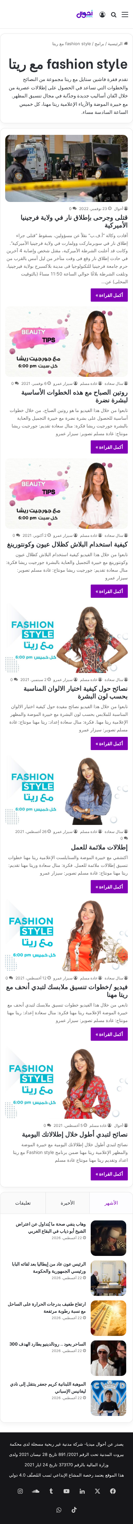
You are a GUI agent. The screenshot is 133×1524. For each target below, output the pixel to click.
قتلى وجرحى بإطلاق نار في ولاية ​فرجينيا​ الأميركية (74, 220)
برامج (99, 43)
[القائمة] (125, 16)
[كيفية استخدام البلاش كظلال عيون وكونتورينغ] (66, 493)
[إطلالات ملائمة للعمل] (66, 790)
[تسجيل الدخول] (102, 16)
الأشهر (111, 1203)
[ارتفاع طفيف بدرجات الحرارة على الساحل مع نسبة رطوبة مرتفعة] (108, 1318)
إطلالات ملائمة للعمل (99, 846)
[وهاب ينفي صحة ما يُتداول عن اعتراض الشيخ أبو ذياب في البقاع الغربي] (108, 1238)
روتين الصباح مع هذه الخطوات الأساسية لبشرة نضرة (74, 395)
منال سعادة (114, 383)
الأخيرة (68, 1203)
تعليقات (23, 1203)
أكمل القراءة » (109, 295)
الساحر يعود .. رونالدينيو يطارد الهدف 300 (47, 1343)
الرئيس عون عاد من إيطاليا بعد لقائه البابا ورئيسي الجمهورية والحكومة (49, 1267)
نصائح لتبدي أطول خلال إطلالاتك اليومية (75, 1133)
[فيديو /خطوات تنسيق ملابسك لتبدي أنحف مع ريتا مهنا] (66, 935)
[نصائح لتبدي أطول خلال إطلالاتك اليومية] (66, 1082)
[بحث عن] (113, 16)
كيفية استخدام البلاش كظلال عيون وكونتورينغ (67, 543)
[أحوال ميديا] (84, 14)
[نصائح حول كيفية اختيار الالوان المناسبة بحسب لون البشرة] (66, 637)
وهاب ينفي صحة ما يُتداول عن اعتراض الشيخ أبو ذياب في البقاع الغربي (51, 1227)
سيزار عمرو (63, 383)
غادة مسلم (88, 383)
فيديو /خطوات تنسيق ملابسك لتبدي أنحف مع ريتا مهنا (67, 989)
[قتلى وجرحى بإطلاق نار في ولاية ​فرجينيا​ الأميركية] (66, 168)
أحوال (118, 208)
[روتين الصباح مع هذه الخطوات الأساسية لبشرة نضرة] (66, 341)
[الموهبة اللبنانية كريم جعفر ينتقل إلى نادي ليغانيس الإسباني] (108, 1398)
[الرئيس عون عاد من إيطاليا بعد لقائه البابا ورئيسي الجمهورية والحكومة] (108, 1278)
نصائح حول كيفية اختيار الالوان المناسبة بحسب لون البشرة (76, 691)
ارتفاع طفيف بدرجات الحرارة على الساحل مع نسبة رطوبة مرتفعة (47, 1307)
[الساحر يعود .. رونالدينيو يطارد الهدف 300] (108, 1358)
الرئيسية (116, 43)
